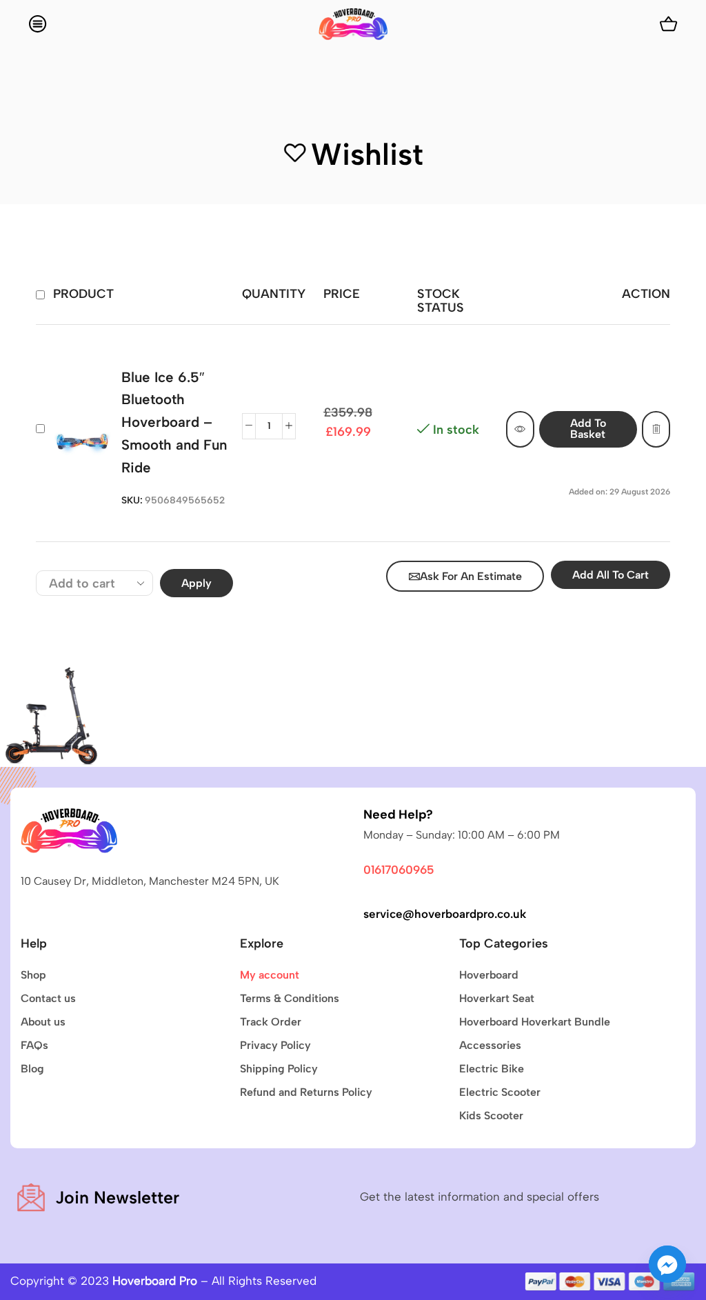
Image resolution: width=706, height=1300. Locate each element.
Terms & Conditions (289, 998)
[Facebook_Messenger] (667, 1264)
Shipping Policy (279, 1068)
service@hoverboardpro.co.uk (444, 914)
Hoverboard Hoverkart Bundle (534, 1021)
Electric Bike (491, 1068)
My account (269, 974)
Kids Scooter (491, 1115)
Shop (33, 974)
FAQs (34, 1045)
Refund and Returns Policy (306, 1092)
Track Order (270, 1021)
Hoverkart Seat (496, 998)
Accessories (490, 1045)
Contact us (48, 998)
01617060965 (398, 870)
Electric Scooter (500, 1092)
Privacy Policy (275, 1045)
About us (43, 1021)
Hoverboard (488, 974)
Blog (32, 1068)
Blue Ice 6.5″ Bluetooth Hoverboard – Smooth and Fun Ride (174, 422)
